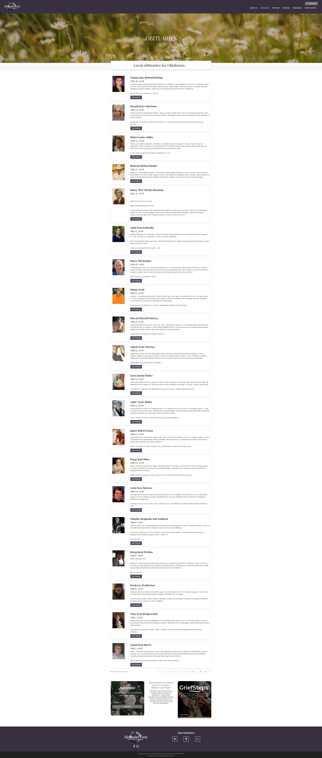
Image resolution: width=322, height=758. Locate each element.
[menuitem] (254, 8)
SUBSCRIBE (127, 706)
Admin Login (170, 755)
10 (192, 671)
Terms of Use (161, 755)
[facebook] (134, 746)
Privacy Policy (152, 755)
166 (201, 671)
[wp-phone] (197, 738)
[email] (137, 746)
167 (206, 671)
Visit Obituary (136, 97)
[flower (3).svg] (174, 738)
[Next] (209, 671)
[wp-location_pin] (186, 738)
